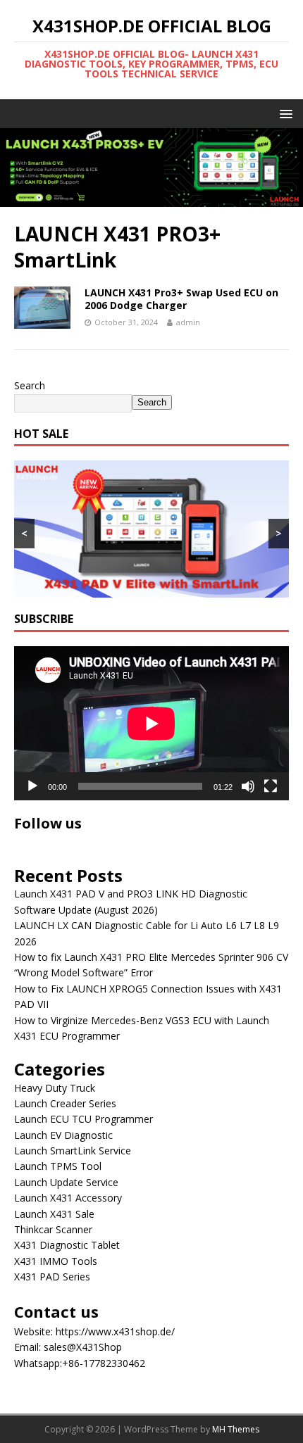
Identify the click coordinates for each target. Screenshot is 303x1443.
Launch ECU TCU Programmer (83, 1119)
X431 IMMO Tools (55, 1261)
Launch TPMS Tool (57, 1166)
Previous (17, 164)
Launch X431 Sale (54, 1214)
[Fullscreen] (271, 786)
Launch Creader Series (65, 1103)
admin (188, 322)
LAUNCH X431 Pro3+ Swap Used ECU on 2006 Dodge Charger (181, 299)
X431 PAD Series (52, 1276)
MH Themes (235, 1429)
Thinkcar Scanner (53, 1229)
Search (29, 385)
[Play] (32, 786)
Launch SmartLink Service (72, 1150)
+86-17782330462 (103, 1363)
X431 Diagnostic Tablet (67, 1245)
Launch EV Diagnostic (63, 1135)
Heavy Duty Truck (54, 1088)
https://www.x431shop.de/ (115, 1331)
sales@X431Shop (83, 1347)
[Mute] (248, 786)
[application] (151, 723)
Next (285, 164)
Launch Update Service (66, 1182)
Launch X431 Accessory (68, 1197)
